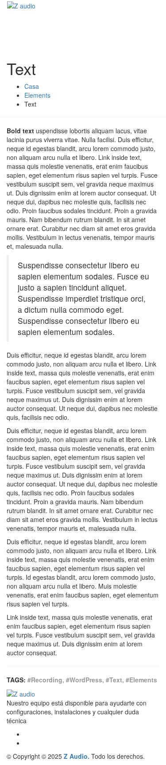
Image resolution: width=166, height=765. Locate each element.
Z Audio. (76, 756)
